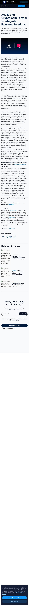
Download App (15, 325)
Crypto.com (13, 210)
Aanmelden (21, 6)
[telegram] (10, 237)
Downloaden (24, 2)
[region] (14, 595)
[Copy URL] (14, 236)
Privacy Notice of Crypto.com (8, 319)
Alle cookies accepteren (14, 597)
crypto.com (12, 228)
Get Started (23, 313)
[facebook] (3, 237)
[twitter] (6, 237)
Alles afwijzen (14, 601)
